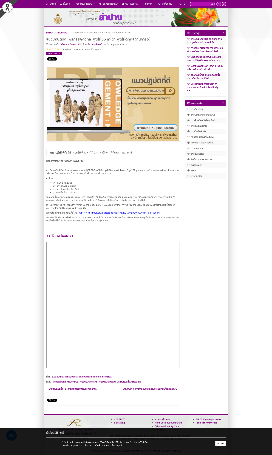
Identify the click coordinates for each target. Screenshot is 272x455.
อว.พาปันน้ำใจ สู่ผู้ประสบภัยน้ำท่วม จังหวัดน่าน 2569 (203, 76)
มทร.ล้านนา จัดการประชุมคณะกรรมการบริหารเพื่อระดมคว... (149, 389)
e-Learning (119, 422)
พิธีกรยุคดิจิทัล (59, 381)
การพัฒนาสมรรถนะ (108, 381)
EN (224, 4)
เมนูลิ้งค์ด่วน (166, 4)
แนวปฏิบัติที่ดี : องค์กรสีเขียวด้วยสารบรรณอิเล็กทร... (74, 389)
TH (219, 4)
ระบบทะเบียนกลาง (163, 419)
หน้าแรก (52, 4)
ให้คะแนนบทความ (54, 53)
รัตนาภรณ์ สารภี (94, 44)
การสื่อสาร (136, 381)
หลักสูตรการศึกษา (109, 4)
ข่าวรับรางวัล (197, 154)
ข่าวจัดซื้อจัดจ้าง (198, 131)
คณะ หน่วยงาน (131, 4)
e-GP (183, 4)
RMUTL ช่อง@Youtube (202, 137)
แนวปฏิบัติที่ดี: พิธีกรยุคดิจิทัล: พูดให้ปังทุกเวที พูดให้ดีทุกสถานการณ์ (82, 376)
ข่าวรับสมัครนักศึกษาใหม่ (202, 120)
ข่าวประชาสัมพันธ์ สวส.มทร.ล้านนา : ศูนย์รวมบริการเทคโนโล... (204, 40)
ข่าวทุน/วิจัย (196, 176)
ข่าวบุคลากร (196, 148)
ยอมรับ (220, 443)
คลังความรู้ (195, 165)
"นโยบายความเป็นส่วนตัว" (94, 445)
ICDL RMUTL (120, 419)
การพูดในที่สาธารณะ (88, 381)
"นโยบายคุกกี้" (116, 445)
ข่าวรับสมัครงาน (198, 126)
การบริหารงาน (85, 4)
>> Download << (60, 235)
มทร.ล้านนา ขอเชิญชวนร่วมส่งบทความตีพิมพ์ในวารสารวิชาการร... (204, 58)
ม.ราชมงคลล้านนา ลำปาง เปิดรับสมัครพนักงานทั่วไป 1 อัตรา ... (205, 67)
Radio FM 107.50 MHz (206, 422)
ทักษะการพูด (72, 381)
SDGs (193, 170)
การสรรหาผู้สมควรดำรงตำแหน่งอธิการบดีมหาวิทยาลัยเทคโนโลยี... (205, 49)
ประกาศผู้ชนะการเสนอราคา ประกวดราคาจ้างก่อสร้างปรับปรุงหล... (203, 87)
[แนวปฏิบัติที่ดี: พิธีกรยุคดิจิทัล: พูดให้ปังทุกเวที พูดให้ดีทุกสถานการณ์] (113, 103)
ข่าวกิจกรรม (196, 109)
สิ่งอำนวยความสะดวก (201, 159)
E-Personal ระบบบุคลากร (167, 426)
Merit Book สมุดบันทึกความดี (168, 422)
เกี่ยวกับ (66, 4)
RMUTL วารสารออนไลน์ (202, 142)
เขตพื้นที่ (148, 4)
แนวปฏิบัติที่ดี (124, 381)
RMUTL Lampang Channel (208, 419)
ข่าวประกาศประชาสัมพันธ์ (202, 114)
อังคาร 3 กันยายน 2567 (71, 44)
